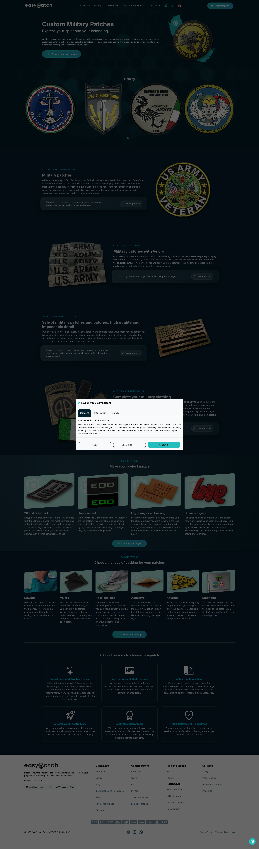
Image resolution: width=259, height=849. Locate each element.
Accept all (164, 445)
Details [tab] (115, 413)
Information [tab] (100, 413)
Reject (95, 445)
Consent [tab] (84, 413)
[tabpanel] (129, 427)
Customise (127, 445)
